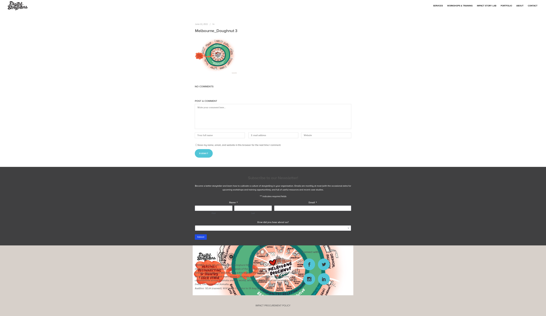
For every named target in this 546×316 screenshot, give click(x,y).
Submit (200, 237)
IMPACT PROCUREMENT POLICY (273, 305)
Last (253, 213)
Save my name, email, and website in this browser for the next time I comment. (239, 145)
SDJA (208, 288)
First (214, 213)
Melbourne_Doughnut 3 (216, 30)
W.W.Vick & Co (230, 288)
